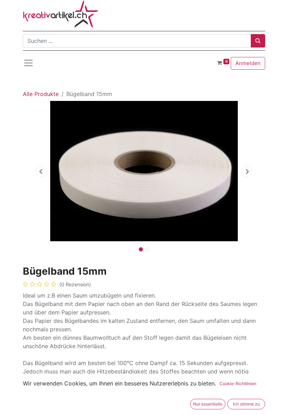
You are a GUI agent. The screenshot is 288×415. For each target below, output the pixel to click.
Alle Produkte (41, 93)
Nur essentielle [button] (207, 404)
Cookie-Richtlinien (238, 383)
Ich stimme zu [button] (246, 404)
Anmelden (248, 63)
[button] (41, 171)
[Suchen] (258, 40)
